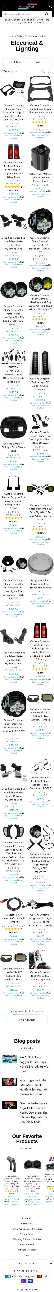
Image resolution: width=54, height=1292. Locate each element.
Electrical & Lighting (35, 36)
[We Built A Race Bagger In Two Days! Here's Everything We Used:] (9, 1059)
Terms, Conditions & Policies (27, 1228)
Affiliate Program (27, 1249)
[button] (39, 122)
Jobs (27, 1255)
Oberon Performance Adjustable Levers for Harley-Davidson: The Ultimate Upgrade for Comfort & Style (33, 1112)
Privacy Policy (27, 1234)
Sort (37, 62)
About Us (27, 1218)
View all (27, 1048)
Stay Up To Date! (26, 1271)
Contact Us (27, 1223)
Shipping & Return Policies (27, 1239)
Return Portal (27, 1244)
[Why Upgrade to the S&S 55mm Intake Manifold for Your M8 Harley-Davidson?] (9, 1082)
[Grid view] (43, 71)
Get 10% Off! (26, 1263)
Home (11, 36)
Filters (17, 62)
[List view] (50, 71)
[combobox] (27, 14)
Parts (20, 36)
